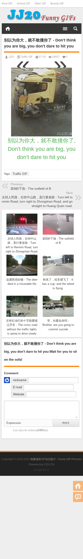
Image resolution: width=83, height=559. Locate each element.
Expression (13, 423)
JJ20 (11, 56)
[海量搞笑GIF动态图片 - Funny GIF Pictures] (41, 15)
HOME (8, 28)
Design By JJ (41, 469)
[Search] (75, 28)
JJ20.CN (49, 464)
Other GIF (40, 3)
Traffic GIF (26, 56)
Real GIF (7, 3)
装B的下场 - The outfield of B (31, 188)
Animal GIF (23, 3)
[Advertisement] (41, 517)
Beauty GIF (57, 3)
